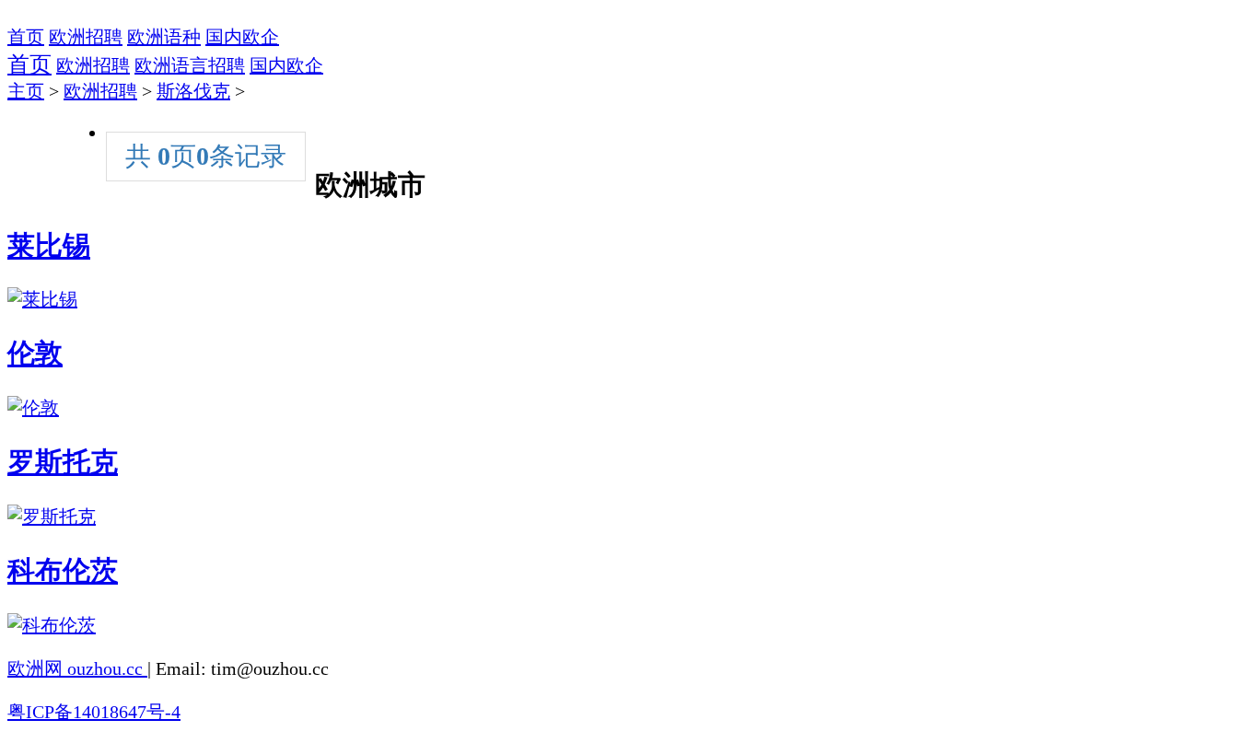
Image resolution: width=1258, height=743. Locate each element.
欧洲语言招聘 (189, 65)
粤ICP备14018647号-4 (94, 712)
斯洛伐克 (193, 91)
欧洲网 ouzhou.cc (77, 668)
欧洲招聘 (85, 37)
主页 (25, 91)
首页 (25, 37)
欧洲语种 (164, 37)
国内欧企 (242, 37)
